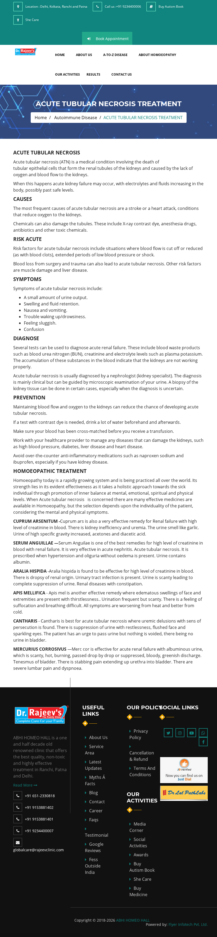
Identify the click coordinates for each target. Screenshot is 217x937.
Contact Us (121, 74)
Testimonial (96, 835)
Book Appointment (112, 38)
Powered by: (157, 924)
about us (84, 55)
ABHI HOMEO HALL (133, 920)
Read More (23, 785)
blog (93, 793)
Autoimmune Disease (75, 117)
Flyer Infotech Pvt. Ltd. (188, 924)
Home (41, 117)
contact (97, 802)
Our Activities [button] (67, 74)
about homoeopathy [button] (157, 55)
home (60, 55)
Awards (141, 855)
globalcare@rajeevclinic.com (38, 849)
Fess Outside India (93, 866)
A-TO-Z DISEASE (115, 55)
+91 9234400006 (128, 6)
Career (96, 811)
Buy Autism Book (171, 6)
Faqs (93, 820)
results (93, 74)
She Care (32, 20)
